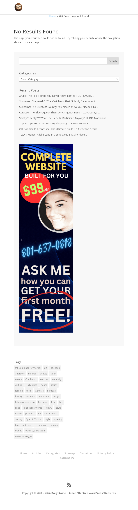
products (30, 413)
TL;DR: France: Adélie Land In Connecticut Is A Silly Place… (53, 134)
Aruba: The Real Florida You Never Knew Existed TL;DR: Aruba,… (56, 95)
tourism (54, 425)
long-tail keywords (33, 407)
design (53, 384)
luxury (49, 407)
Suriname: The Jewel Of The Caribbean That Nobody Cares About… (58, 101)
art (45, 367)
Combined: (31, 379)
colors (18, 379)
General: (39, 390)
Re (39, 413)
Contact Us (67, 457)
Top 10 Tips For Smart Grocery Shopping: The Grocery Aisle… (55, 123)
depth (44, 384)
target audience (23, 425)
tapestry (58, 419)
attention (55, 367)
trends (18, 430)
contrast (44, 379)
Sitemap (69, 453)
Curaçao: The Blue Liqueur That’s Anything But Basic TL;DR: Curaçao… (60, 112)
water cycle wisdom (35, 430)
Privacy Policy (105, 453)
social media (50, 413)
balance (32, 373)
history (18, 396)
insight (56, 396)
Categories (53, 453)
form (28, 390)
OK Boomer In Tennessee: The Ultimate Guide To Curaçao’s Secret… (59, 129)
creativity (56, 379)
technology (40, 425)
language (43, 402)
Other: (18, 413)
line (61, 402)
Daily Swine (31, 384)
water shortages (23, 436)
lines (17, 407)
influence (30, 396)
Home (52, 16)
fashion (19, 390)
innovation (44, 396)
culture (18, 384)
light (53, 402)
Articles (36, 453)
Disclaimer (86, 453)
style (47, 419)
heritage (51, 390)
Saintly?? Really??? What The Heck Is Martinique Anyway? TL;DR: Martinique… (63, 118)
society (18, 419)
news (58, 407)
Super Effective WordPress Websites (92, 493)
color (53, 373)
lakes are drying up (25, 402)
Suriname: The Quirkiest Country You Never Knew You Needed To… (58, 107)
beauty (43, 373)
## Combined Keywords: (28, 367)
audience (20, 373)
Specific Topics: (34, 419)
